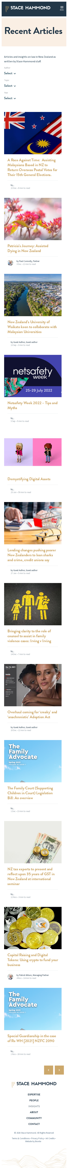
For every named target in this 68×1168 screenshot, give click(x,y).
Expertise (34, 1094)
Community (34, 1118)
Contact (34, 1124)
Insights (34, 1106)
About (34, 1112)
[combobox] (10, 73)
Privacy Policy (37, 1138)
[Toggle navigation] (62, 7)
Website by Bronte (33, 1141)
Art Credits (50, 1138)
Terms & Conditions (21, 1138)
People (34, 1100)
